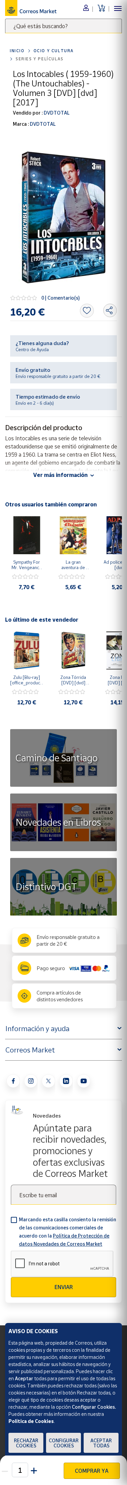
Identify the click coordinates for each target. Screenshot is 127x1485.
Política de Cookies (31, 1421)
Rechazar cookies (26, 1443)
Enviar (64, 1287)
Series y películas (40, 58)
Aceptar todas (101, 1443)
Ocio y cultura (54, 50)
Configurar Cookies (64, 1443)
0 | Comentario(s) (60, 298)
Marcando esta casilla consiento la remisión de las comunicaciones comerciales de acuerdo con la (67, 1232)
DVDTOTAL (56, 113)
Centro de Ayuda (32, 349)
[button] (34, 1469)
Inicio (17, 50)
